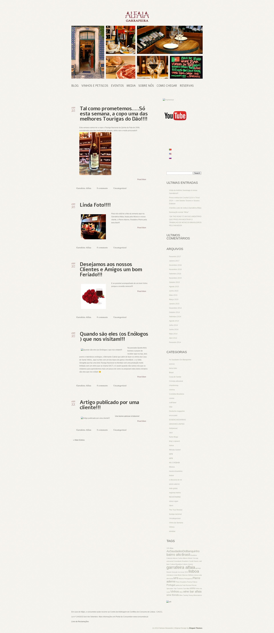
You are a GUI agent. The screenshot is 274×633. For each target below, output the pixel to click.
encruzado (173, 415)
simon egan (173, 501)
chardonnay (173, 385)
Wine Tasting (183, 595)
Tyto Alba (186, 588)
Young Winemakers (195, 595)
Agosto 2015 (174, 287)
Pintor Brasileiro (181, 582)
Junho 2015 (173, 291)
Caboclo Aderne (172, 558)
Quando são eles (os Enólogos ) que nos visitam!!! (114, 337)
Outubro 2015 (174, 282)
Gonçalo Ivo (176, 572)
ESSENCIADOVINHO (177, 420)
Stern (171, 506)
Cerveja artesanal (176, 381)
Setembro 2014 (175, 317)
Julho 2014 (173, 325)
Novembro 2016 (175, 269)
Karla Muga (173, 437)
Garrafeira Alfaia (83, 188)
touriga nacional (175, 514)
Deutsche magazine (177, 411)
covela (171, 398)
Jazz (171, 433)
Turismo (180, 588)
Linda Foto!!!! (95, 205)
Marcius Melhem (188, 575)
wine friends (173, 595)
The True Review (175, 510)
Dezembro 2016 (175, 265)
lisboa (171, 446)
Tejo (175, 588)
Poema (189, 582)
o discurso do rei (175, 480)
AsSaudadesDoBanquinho (183, 551)
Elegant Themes (195, 628)
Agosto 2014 (174, 321)
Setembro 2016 (175, 274)
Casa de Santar (175, 377)
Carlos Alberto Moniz (185, 558)
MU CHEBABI (174, 463)
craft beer (172, 403)
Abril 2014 (173, 338)
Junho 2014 (173, 330)
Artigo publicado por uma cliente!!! (109, 405)
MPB (171, 454)
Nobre (171, 476)
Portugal (171, 585)
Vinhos (172, 527)
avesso (172, 364)
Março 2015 (173, 299)
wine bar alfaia (192, 591)
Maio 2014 (173, 334)
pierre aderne (174, 484)
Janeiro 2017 (174, 261)
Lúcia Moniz (178, 575)
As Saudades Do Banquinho (180, 360)
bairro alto (174, 554)
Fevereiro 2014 (175, 342)
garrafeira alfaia (181, 567)
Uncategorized (119, 188)
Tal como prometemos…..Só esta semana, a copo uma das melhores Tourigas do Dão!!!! (114, 113)
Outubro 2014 (174, 312)
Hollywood (173, 428)
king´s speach (174, 441)
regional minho (175, 493)
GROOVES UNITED (177, 424)
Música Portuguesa (185, 578)
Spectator (170, 588)
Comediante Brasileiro (181, 561)
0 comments (102, 188)
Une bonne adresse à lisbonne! (127, 416)
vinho (192, 588)
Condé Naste (193, 561)
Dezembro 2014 (175, 308)
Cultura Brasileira (176, 564)
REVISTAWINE (175, 497)
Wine (181, 592)
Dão (170, 407)
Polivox (194, 582)
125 (168, 548)
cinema (172, 390)
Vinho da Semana (176, 523)
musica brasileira (175, 471)
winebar (172, 531)
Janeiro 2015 (174, 304)
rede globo (173, 488)
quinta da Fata (180, 585)
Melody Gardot (175, 450)
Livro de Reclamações (80, 622)
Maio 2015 (173, 295)
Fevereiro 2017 (175, 257)
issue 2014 (184, 572)
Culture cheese (187, 564)
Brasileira (193, 555)
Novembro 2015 (175, 278)
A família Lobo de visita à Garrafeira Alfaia (185, 208)
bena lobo (173, 368)
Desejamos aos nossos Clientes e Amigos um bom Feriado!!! (111, 269)
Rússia (194, 585)
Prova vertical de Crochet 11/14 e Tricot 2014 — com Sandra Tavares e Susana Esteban (184, 201)
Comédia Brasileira (176, 394)
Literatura (170, 575)
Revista (188, 585)
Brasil (171, 373)
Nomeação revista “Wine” (179, 212)
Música (172, 467)
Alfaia (171, 548)
